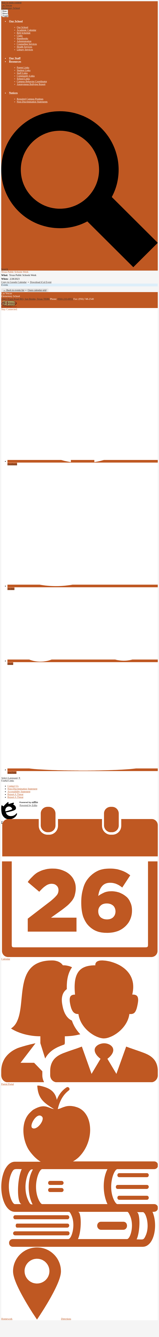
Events (4, 285)
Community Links (26, 76)
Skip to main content (11, 2)
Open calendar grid (37, 290)
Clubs (20, 35)
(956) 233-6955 (65, 299)
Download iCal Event (40, 282)
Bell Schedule (23, 33)
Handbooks (22, 38)
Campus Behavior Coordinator (32, 81)
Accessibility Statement (18, 791)
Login (9, 804)
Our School (22, 27)
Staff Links (22, 73)
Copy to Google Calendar (14, 282)
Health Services (24, 46)
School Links (23, 78)
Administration (24, 41)
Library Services (25, 49)
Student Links (23, 70)
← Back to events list (13, 290)
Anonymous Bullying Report (31, 84)
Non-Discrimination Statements (32, 101)
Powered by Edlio (28, 805)
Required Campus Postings (30, 99)
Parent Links (23, 67)
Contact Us (12, 786)
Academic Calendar (26, 30)
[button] (15, 21)
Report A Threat (15, 794)
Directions (66, 1319)
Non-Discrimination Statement (22, 788)
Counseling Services (27, 44)
